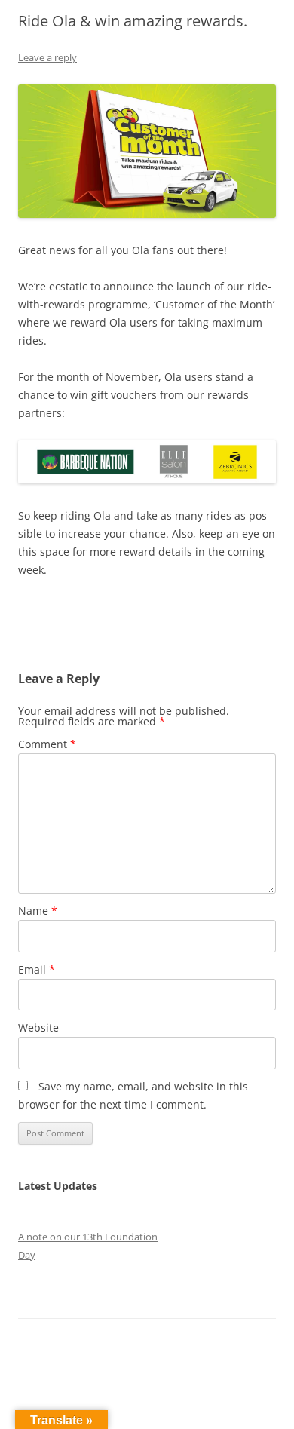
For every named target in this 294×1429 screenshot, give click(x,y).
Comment (47, 744)
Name (37, 910)
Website (38, 1027)
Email (36, 969)
